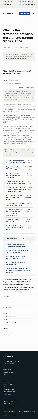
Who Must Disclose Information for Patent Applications (13, 175)
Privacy (5, 415)
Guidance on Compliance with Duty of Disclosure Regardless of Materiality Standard (16, 189)
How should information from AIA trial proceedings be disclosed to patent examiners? (18, 270)
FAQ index (6, 319)
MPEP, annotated (7, 384)
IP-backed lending (8, 372)
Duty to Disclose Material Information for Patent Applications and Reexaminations (14, 212)
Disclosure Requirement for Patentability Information (15, 204)
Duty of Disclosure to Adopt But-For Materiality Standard (15, 161)
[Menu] (33, 13)
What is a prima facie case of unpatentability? (15, 263)
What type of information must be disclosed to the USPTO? (17, 251)
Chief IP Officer (7, 369)
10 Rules (20, 87)
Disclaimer (12, 415)
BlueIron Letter (7, 394)
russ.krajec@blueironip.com (10, 401)
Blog (4, 381)
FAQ (9, 25)
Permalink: (6, 296)
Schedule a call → (24, 13)
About (4, 374)
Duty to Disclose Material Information (14, 220)
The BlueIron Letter (9, 335)
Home (4, 25)
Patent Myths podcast (9, 391)
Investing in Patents (10, 322)
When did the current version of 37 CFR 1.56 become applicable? (17, 245)
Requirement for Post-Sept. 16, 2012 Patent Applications (16, 168)
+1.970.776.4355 (7, 403)
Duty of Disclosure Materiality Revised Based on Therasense (16, 182)
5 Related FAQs (30, 87)
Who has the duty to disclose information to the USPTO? (15, 257)
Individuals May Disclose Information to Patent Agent (14, 197)
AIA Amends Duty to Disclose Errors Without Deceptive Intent (15, 228)
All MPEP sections (9, 316)
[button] (19, 72)
